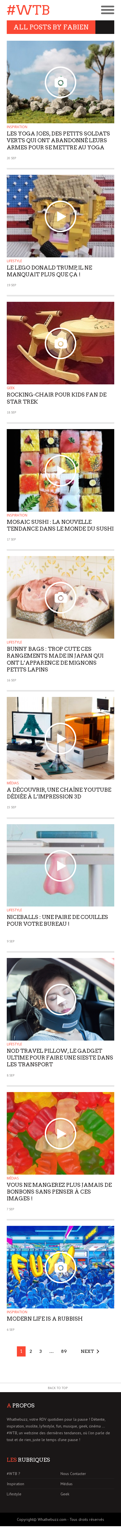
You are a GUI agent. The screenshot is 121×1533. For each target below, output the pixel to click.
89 (64, 1351)
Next (87, 1351)
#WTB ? (13, 1473)
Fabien (76, 27)
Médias (13, 783)
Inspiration (17, 126)
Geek (11, 388)
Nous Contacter (73, 1473)
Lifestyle (14, 261)
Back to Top (58, 1388)
